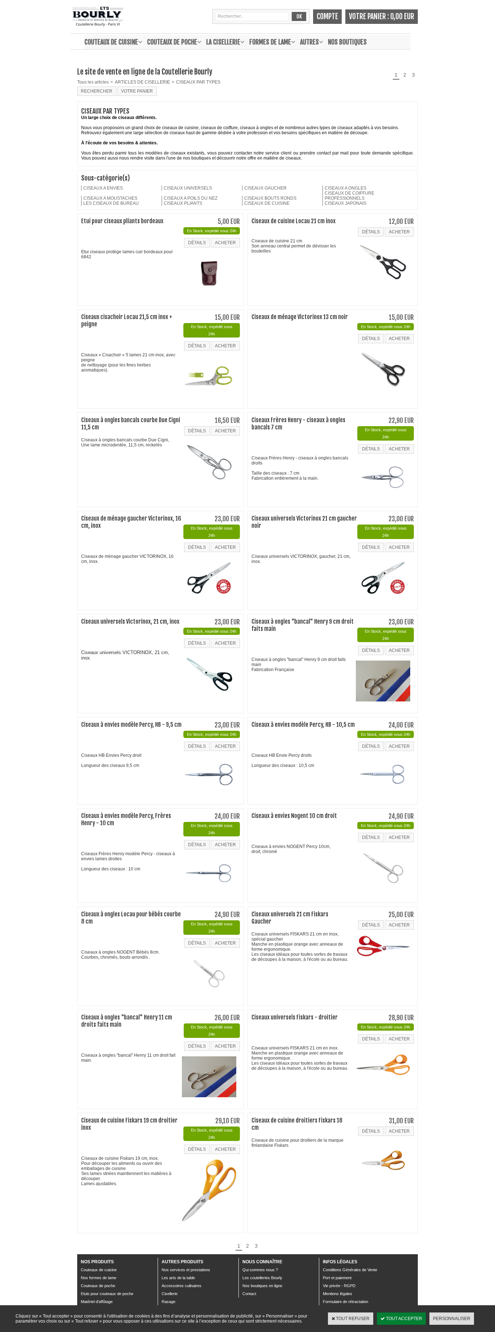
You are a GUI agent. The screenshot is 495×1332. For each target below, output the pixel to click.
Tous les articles (93, 82)
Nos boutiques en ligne (262, 1286)
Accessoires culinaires (181, 1286)
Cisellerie (170, 1293)
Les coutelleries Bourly (262, 1278)
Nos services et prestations (186, 1270)
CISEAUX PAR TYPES (198, 82)
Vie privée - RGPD (339, 1286)
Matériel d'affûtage (97, 1301)
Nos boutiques (347, 42)
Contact (249, 1293)
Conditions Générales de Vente (350, 1270)
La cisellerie (223, 42)
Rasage (168, 1301)
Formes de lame (270, 42)
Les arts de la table (178, 1278)
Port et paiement (337, 1278)
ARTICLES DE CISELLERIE (142, 82)
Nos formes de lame (98, 1278)
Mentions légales (337, 1293)
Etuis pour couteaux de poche (107, 1293)
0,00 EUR (402, 16)
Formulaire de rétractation (345, 1301)
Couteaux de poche (172, 42)
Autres (309, 42)
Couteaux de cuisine (111, 42)
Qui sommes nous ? (260, 1270)
